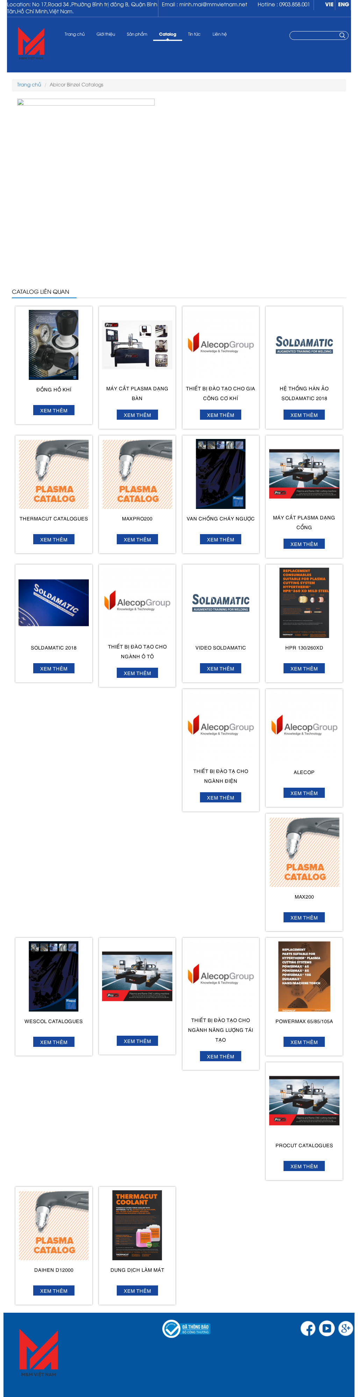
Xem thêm (53, 410)
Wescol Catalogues (53, 1020)
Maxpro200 (137, 518)
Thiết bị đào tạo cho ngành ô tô (137, 651)
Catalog (167, 34)
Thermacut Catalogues (54, 518)
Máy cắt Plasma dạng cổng (304, 522)
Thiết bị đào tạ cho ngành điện (220, 775)
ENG (343, 4)
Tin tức (194, 34)
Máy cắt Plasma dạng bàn (137, 393)
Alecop (304, 771)
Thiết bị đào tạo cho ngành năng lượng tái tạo (220, 1029)
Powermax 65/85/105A (304, 1020)
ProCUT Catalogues (304, 1145)
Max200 (304, 896)
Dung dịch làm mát (137, 1269)
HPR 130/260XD (304, 647)
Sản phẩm (137, 34)
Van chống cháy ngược (221, 518)
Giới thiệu (105, 34)
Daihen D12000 (53, 1269)
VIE (329, 4)
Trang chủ (75, 34)
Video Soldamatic (220, 647)
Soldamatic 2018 (54, 647)
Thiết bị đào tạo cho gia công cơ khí (220, 393)
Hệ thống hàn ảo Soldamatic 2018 (304, 393)
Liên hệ (220, 34)
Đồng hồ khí (53, 389)
